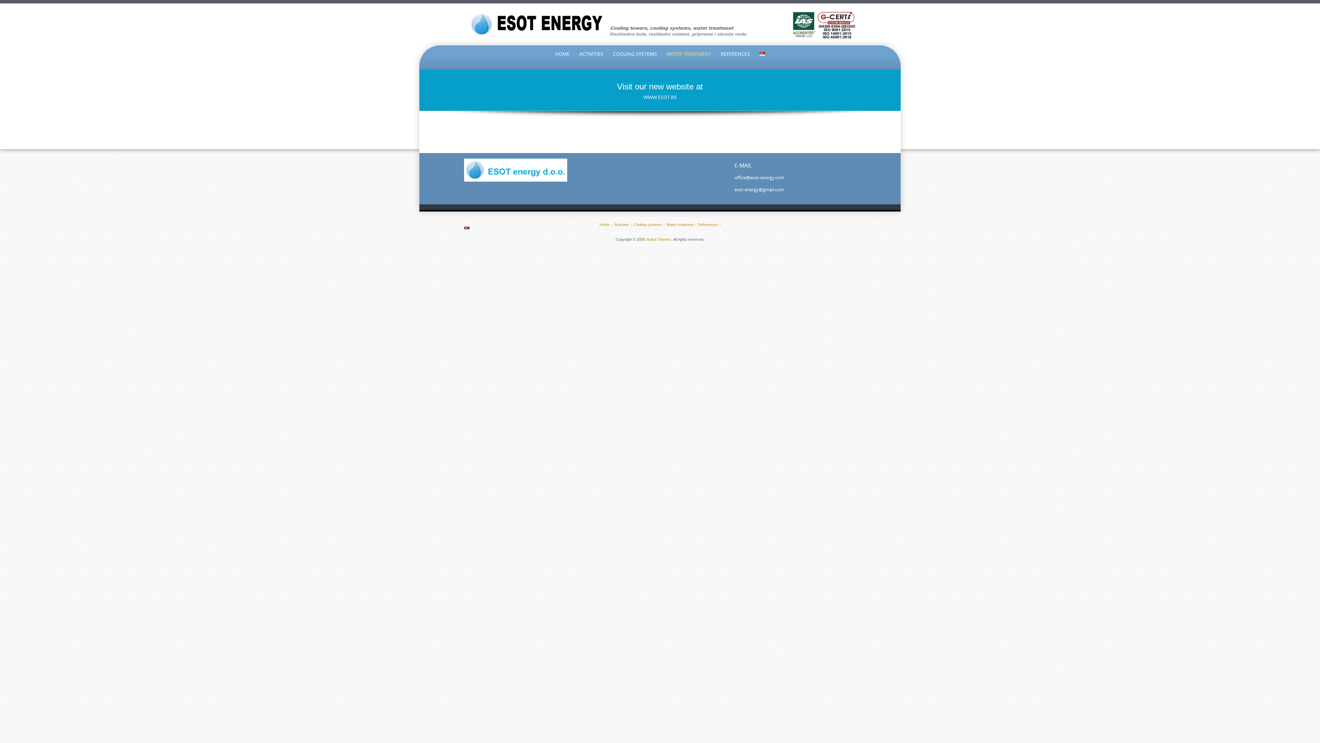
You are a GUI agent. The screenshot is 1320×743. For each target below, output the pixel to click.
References (735, 54)
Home (562, 54)
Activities (591, 54)
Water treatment (689, 54)
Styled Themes (658, 239)
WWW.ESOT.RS (660, 97)
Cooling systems (635, 54)
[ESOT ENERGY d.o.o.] (660, 24)
